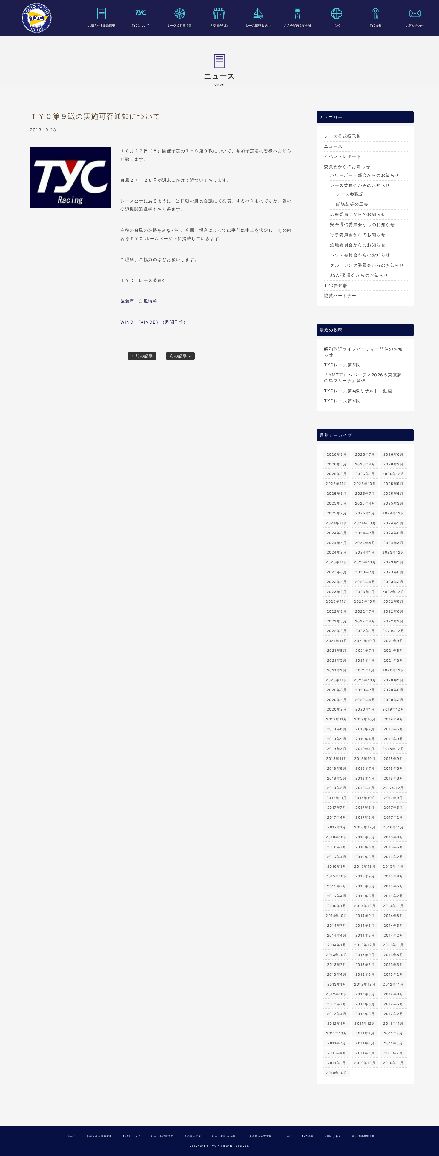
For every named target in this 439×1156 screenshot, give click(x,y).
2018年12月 (393, 749)
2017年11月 (336, 798)
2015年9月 (365, 876)
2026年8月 (337, 454)
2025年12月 (393, 474)
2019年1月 (365, 749)
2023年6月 (393, 572)
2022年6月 (393, 611)
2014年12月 (365, 906)
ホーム (71, 1136)
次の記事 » (180, 356)
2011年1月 (337, 1063)
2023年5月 (337, 582)
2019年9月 (393, 719)
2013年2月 (393, 974)
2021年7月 (365, 650)
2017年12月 (393, 788)
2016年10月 (336, 837)
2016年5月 (393, 847)
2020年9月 (393, 680)
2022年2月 (337, 631)
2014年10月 (336, 916)
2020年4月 (365, 700)
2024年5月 (337, 543)
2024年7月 (365, 533)
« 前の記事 (142, 356)
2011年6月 (365, 1043)
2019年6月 (393, 729)
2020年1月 (365, 709)
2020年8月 (337, 690)
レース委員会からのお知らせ (360, 185)
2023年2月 (337, 592)
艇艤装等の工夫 (352, 204)
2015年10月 (336, 876)
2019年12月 (393, 709)
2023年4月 (365, 582)
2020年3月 (393, 700)
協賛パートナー (340, 295)
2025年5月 (337, 503)
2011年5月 (393, 1043)
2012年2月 (393, 1014)
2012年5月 (393, 1004)
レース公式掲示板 (342, 136)
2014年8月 (393, 916)
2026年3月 (393, 464)
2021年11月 (336, 641)
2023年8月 (337, 572)
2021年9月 (393, 641)
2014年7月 (336, 925)
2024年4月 (365, 543)
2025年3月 (393, 503)
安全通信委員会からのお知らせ (362, 224)
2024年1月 (365, 552)
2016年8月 (393, 837)
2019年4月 (365, 739)
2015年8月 (393, 876)
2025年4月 (365, 503)
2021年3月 (393, 660)
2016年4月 (337, 857)
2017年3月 (365, 817)
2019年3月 (393, 739)
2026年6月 (393, 454)
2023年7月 (365, 572)
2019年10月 (365, 719)
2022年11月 (336, 601)
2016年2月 (393, 857)
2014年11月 (393, 906)
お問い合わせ (415, 25)
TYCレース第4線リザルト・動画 (358, 390)
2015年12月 (365, 866)
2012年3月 (365, 1014)
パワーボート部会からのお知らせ (365, 175)
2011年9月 (365, 1033)
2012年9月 (365, 994)
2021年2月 (337, 670)
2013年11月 (393, 945)
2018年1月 (365, 788)
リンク (336, 25)
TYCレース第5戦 (342, 364)
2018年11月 (336, 759)
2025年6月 (393, 493)
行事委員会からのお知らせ (358, 234)
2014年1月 (336, 945)
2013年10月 (336, 955)
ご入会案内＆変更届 (297, 25)
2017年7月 (336, 807)
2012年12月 (365, 984)
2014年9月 (365, 916)
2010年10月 (336, 1073)
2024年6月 (393, 533)
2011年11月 (393, 1023)
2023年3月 (393, 582)
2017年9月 (393, 798)
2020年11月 (336, 680)
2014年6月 (365, 925)
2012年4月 (337, 1014)
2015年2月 (393, 896)
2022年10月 (365, 601)
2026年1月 (365, 474)
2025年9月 (393, 484)
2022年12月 (393, 592)
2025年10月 (365, 484)
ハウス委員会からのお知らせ (360, 254)
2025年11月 (336, 484)
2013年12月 (365, 945)
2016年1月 (336, 866)
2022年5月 (337, 621)
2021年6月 (393, 650)
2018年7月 (365, 768)
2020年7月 (365, 690)
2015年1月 (336, 906)
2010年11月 (393, 1063)
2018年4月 (365, 778)
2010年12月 (365, 1063)
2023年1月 (365, 592)
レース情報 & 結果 (258, 25)
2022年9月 (393, 601)
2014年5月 (393, 925)
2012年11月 (393, 984)
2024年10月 (365, 523)
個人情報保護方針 (363, 1136)
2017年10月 (365, 798)
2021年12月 (393, 631)
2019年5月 (337, 739)
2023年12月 (393, 552)
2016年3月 (365, 857)
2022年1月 (365, 631)
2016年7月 (336, 847)
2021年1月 (365, 670)
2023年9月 (393, 562)
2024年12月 (393, 513)
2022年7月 (365, 611)
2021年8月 (337, 650)
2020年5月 (337, 700)
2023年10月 (365, 562)
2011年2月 (393, 1053)
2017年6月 (365, 807)
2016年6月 (365, 847)
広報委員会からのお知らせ (358, 214)
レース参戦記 (350, 193)
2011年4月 (336, 1053)
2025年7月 (365, 493)
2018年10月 (365, 759)
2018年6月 (393, 768)
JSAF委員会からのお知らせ (359, 275)
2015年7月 (336, 886)
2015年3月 (365, 896)
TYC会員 (376, 25)
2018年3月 (393, 778)
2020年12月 (393, 670)
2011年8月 (393, 1033)
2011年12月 (364, 1023)
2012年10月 (336, 994)
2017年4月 (336, 817)
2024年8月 (337, 533)
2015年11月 (393, 866)
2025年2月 (337, 513)
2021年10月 (365, 641)
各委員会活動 (219, 25)
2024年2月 (337, 552)
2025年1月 (365, 513)
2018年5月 (337, 778)
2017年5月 (393, 807)
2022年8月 (337, 611)
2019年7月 (365, 729)
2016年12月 (365, 827)
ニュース (333, 146)
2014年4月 (337, 935)
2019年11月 (336, 719)
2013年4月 (337, 974)
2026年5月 (337, 464)
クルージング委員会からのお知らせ (367, 265)
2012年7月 (336, 1004)
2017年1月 (336, 827)
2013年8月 (393, 955)
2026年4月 (365, 464)
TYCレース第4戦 (342, 400)
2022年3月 (393, 621)
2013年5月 (393, 965)
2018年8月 (337, 768)
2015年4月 (337, 896)
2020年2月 (337, 709)
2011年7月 (336, 1043)
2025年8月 (337, 493)
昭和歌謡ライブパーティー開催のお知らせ (363, 351)
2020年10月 (365, 680)
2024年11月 (336, 523)
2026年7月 (365, 454)
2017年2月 (393, 817)
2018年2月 (337, 788)
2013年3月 (365, 974)
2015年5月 (393, 886)
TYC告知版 (336, 285)
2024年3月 (393, 543)
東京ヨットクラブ (36, 18)
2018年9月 (393, 759)
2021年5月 (337, 660)
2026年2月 (337, 474)
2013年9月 (365, 955)
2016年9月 (365, 837)
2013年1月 (336, 984)
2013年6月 (365, 965)
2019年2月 (337, 749)
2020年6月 (393, 690)
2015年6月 (365, 886)
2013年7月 (336, 965)
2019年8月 (337, 729)
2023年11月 (336, 562)
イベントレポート (342, 156)
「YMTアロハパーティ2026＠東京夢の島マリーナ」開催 (363, 377)
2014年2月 (393, 935)
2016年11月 (393, 827)
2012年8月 (393, 994)
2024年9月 (393, 523)
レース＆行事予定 (180, 25)
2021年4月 (365, 660)
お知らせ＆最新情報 (101, 25)
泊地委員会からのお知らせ (358, 244)
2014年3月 (365, 935)
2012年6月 (365, 1004)
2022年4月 (365, 621)
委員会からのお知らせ (347, 166)
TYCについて (141, 25)
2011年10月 (336, 1033)
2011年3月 (365, 1053)
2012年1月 (336, 1023)
